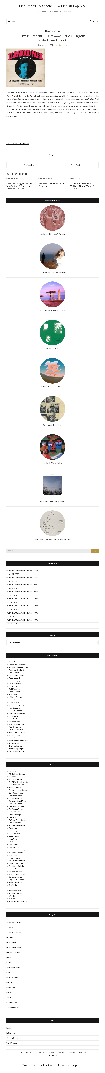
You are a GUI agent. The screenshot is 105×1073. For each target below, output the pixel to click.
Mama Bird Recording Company (21, 850)
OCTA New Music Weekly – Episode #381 (22, 578)
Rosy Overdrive (15, 727)
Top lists (9, 997)
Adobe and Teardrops (17, 664)
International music (13, 967)
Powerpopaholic (15, 722)
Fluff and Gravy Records (18, 820)
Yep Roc (12, 899)
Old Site (82, 1052)
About (19, 1052)
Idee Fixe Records (15, 833)
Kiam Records (14, 839)
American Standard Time (18, 667)
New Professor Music (17, 861)
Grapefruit (13, 828)
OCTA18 (30, 1052)
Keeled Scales (14, 836)
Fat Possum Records (16, 809)
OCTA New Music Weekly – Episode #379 (22, 592)
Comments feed (12, 1038)
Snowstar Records (16, 882)
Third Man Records (16, 891)
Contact (72, 1052)
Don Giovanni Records (17, 806)
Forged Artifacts (15, 823)
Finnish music (11, 942)
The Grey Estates (15, 746)
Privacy (51, 1052)
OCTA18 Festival (12, 977)
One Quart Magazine (17, 713)
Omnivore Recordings (17, 863)
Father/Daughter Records (18, 812)
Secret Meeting (14, 735)
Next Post (75, 165)
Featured (9, 937)
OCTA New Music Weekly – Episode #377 (22, 606)
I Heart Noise (14, 703)
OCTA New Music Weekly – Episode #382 (22, 571)
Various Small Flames (17, 751)
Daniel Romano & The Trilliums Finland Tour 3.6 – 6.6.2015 (83, 186)
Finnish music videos (14, 947)
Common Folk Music (16, 675)
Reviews (9, 992)
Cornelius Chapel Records (18, 801)
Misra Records (14, 858)
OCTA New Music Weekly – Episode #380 (22, 585)
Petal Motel (13, 716)
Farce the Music (15, 684)
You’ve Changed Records (18, 901)
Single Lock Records (16, 880)
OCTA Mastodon (15, 711)
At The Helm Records (17, 774)
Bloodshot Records (16, 787)
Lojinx (11, 842)
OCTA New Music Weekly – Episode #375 (22, 620)
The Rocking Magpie (16, 749)
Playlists (40, 1052)
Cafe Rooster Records (17, 793)
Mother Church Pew (16, 705)
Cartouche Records (16, 796)
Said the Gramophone (17, 732)
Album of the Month (13, 932)
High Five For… (14, 694)
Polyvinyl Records (15, 869)
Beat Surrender (14, 673)
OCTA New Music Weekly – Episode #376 (22, 613)
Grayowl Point (14, 692)
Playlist (9, 982)
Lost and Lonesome (16, 847)
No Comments (61, 45)
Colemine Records (16, 798)
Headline (49, 31)
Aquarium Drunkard (16, 670)
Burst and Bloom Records (18, 790)
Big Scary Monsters (16, 779)
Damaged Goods (15, 804)
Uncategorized (11, 1002)
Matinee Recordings (16, 852)
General (9, 957)
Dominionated (14, 678)
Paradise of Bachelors (17, 866)
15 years (9, 927)
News (57, 31)
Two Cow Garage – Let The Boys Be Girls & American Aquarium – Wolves (19, 186)
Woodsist (12, 896)
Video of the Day (12, 1007)
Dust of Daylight (15, 681)
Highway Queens (15, 697)
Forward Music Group (17, 825)
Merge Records (14, 855)
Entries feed (10, 1033)
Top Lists (61, 1052)
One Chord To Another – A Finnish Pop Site (52, 6)
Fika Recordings (15, 815)
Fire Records (13, 817)
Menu (12, 21)
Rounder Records (15, 871)
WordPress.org (12, 1043)
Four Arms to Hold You (14, 952)
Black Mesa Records (16, 785)
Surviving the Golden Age (18, 741)
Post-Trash (13, 719)
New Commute (14, 708)
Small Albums (14, 738)
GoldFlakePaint (14, 689)
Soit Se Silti (13, 885)
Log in (8, 1028)
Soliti (11, 888)
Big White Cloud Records (18, 782)
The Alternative (15, 743)
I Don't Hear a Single (16, 700)
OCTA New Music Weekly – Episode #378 (22, 599)
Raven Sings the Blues (17, 724)
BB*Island (12, 777)
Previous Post (29, 165)
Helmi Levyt (13, 831)
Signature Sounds (15, 877)
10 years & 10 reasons (14, 922)
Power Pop (10, 987)
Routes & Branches (16, 730)
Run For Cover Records (17, 874)
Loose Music (13, 844)
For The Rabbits (15, 686)
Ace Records (13, 771)
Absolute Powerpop (16, 662)
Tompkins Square (15, 893)
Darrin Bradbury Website (17, 143)
